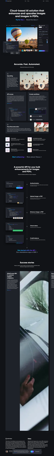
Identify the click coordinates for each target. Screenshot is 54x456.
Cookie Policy (15, 452)
